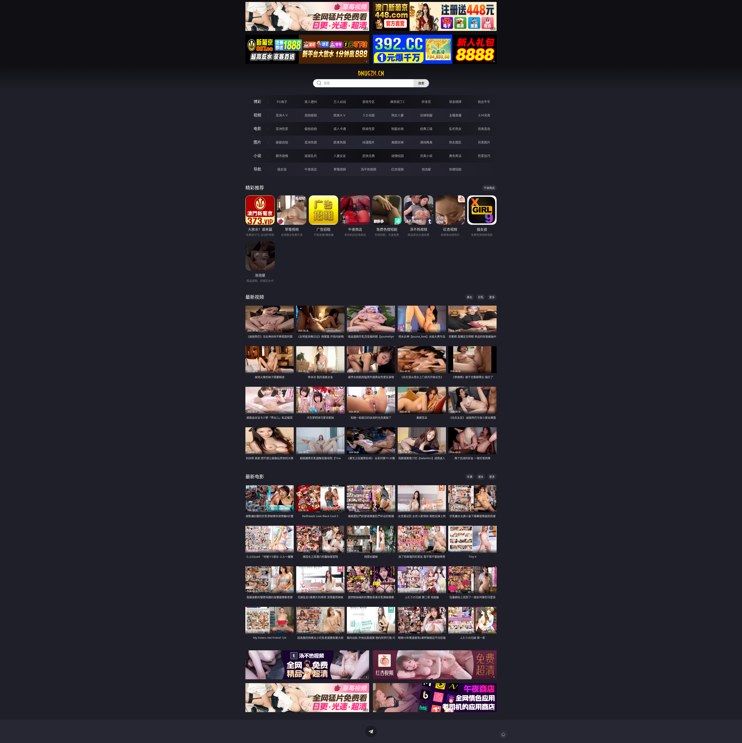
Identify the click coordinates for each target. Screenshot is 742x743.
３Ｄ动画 (368, 115)
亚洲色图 (311, 142)
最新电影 (254, 476)
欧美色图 (340, 142)
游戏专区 (368, 102)
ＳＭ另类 (484, 115)
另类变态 (484, 129)
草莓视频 (340, 169)
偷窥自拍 (282, 142)
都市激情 (282, 156)
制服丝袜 (397, 129)
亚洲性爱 (282, 129)
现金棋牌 (455, 102)
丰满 (469, 476)
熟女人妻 (397, 115)
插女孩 (282, 169)
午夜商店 (311, 169)
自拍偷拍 (311, 115)
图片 (257, 142)
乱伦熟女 (455, 129)
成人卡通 (340, 129)
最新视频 (254, 297)
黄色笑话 (455, 156)
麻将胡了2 (397, 102)
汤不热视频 (368, 169)
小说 (257, 155)
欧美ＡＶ (340, 115)
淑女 (480, 476)
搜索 (421, 83)
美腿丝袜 (397, 142)
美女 (469, 297)
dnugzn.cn (371, 73)
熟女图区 (455, 142)
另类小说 (426, 156)
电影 (257, 128)
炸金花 (426, 102)
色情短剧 (455, 169)
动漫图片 (368, 142)
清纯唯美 (426, 142)
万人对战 (340, 102)
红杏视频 (397, 169)
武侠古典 (368, 156)
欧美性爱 (368, 129)
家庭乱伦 (311, 156)
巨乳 (480, 297)
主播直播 (455, 115)
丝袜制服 (426, 115)
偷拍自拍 (311, 129)
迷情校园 (397, 156)
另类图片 (484, 142)
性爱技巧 (484, 156)
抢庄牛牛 (484, 102)
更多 (492, 297)
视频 (257, 115)
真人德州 (311, 102)
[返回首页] (503, 734)
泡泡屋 (426, 169)
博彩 (257, 101)
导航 (257, 169)
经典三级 (426, 129)
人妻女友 (340, 156)
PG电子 (282, 102)
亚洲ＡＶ (282, 115)
